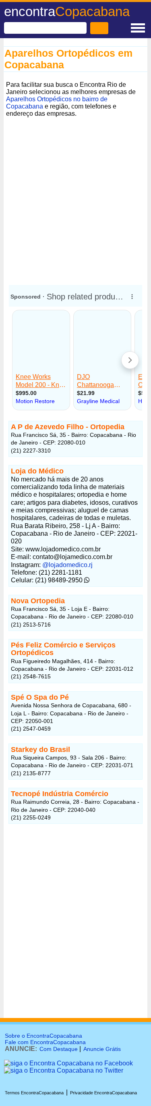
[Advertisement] (75, 195)
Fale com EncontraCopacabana (45, 1042)
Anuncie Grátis (102, 1049)
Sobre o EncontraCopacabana (43, 1035)
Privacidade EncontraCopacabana (103, 1092)
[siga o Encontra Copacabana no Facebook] (68, 1063)
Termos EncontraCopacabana (34, 1092)
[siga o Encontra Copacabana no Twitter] (63, 1070)
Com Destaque (58, 1049)
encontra (67, 11)
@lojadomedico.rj (67, 564)
